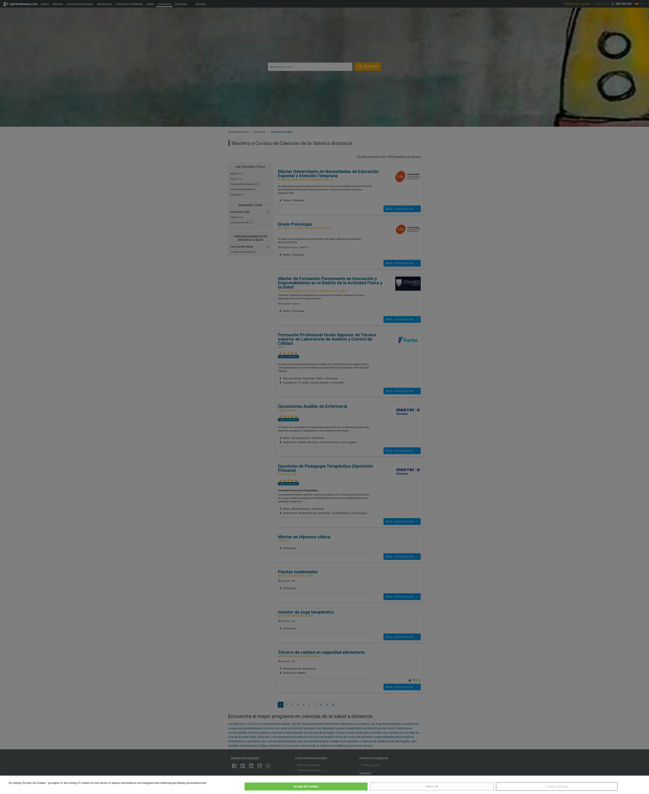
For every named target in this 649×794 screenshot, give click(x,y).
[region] (324, 785)
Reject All (432, 786)
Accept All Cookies (306, 786)
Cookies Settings (556, 786)
